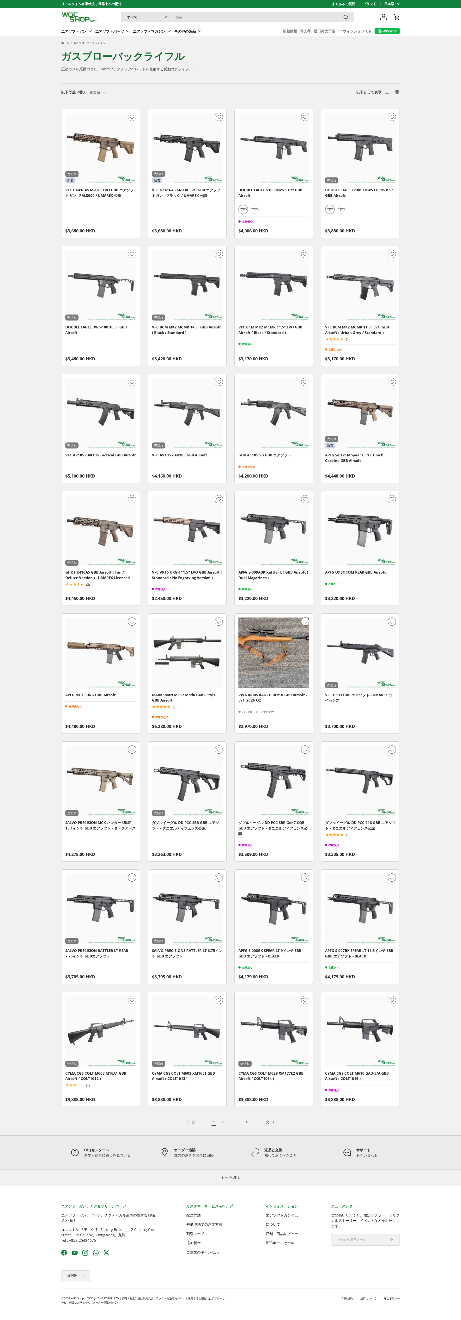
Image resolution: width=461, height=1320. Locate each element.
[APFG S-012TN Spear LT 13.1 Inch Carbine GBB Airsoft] (360, 413)
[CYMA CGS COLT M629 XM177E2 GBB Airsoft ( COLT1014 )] (273, 1031)
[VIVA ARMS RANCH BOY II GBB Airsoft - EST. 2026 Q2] (273, 653)
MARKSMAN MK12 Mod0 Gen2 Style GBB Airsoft (184, 697)
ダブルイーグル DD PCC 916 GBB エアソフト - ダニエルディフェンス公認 (360, 825)
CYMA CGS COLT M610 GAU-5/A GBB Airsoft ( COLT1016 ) (357, 1076)
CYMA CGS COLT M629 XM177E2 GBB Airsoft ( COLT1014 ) (270, 1076)
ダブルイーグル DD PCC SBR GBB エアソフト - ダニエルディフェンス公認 (185, 825)
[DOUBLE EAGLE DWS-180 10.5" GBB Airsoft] (100, 285)
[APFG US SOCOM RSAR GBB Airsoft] (360, 530)
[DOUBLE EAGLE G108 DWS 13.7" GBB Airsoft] (273, 148)
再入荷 (305, 31)
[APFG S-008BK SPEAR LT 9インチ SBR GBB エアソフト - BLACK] (273, 908)
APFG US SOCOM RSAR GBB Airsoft (355, 572)
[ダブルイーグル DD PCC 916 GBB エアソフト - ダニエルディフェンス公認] (360, 780)
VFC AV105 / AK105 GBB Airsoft (179, 455)
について (273, 1224)
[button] (397, 17)
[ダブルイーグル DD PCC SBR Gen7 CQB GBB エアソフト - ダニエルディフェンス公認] (273, 780)
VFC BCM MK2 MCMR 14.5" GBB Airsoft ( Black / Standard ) (186, 330)
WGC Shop (77, 1298)
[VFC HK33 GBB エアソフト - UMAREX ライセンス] (360, 653)
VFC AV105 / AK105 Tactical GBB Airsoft (100, 455)
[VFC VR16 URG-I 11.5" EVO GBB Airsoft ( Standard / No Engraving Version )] (187, 530)
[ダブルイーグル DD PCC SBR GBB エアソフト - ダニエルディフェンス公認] (187, 780)
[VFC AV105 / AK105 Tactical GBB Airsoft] (100, 413)
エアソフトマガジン (149, 31)
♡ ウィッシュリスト (355, 31)
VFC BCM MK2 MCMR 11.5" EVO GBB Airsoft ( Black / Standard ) (270, 330)
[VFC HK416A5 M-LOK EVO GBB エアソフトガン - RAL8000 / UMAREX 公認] (100, 148)
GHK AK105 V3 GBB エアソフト (264, 455)
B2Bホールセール (280, 1242)
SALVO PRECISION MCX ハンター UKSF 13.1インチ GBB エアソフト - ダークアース (100, 825)
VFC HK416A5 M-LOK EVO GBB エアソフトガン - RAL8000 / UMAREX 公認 (99, 193)
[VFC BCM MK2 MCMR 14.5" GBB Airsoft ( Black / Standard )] (187, 285)
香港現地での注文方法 (204, 1224)
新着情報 (290, 31)
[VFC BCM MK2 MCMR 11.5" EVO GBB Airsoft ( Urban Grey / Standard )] (360, 285)
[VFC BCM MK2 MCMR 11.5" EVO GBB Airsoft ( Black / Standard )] (273, 285)
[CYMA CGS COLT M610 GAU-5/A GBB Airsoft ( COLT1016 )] (360, 1031)
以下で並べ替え (73, 92)
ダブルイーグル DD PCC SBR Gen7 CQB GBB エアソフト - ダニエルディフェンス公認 (273, 828)
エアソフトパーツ (109, 31)
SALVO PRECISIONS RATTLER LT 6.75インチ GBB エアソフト (187, 953)
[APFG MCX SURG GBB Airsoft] (100, 653)
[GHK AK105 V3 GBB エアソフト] (273, 413)
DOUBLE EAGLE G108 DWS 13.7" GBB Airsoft (270, 193)
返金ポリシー (392, 1298)
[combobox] (237, 17)
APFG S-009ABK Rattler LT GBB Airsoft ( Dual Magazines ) (273, 575)
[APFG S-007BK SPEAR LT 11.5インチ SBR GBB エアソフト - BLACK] (360, 908)
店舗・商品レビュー (282, 1233)
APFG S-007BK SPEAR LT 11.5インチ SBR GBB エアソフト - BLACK (359, 953)
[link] (190, 1122)
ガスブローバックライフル (89, 43)
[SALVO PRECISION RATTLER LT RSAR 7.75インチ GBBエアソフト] (100, 908)
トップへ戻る (230, 1177)
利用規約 (347, 1298)
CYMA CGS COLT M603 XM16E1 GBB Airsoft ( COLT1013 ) (183, 1076)
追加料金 (193, 1242)
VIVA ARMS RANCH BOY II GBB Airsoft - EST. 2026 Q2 (272, 697)
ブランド (369, 4)
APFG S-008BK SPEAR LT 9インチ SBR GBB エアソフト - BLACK (269, 953)
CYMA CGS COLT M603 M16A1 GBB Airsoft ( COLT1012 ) (95, 1076)
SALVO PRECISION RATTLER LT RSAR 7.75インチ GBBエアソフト (96, 953)
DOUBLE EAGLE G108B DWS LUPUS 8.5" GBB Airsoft (359, 193)
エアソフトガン (73, 31)
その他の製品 (185, 31)
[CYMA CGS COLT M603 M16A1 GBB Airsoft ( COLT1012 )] (100, 1031)
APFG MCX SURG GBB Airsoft (90, 694)
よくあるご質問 (343, 4)
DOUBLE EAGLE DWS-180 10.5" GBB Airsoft (96, 330)
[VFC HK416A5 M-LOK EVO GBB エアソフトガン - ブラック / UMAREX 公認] (187, 148)
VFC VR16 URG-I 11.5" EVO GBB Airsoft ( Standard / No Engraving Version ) (187, 575)
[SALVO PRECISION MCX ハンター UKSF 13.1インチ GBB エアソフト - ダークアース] (100, 780)
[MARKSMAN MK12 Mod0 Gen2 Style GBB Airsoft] (187, 653)
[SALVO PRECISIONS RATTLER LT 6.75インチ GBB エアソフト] (187, 908)
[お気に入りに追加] (132, 117)
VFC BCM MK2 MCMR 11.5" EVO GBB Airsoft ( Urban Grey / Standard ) (357, 330)
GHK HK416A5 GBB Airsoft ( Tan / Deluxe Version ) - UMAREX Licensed (97, 575)
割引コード (195, 1233)
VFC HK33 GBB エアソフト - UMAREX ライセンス (358, 697)
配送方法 (193, 1215)
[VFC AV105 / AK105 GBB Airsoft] (187, 413)
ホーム (65, 43)
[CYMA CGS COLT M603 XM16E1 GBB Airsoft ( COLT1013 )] (187, 1031)
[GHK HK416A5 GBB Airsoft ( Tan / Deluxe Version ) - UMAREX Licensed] (100, 530)
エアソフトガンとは (282, 1215)
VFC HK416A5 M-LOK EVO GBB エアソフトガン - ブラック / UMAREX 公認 (186, 193)
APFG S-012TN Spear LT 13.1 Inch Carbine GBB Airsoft (354, 458)
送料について (368, 1298)
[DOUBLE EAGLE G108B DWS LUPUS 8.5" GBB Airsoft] (360, 148)
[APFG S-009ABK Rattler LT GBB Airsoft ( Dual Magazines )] (273, 530)
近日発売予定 (324, 31)
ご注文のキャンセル (202, 1252)
